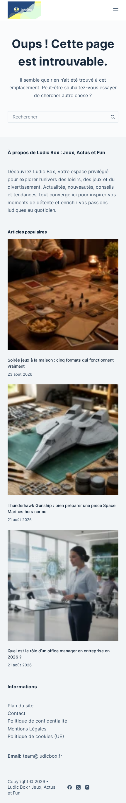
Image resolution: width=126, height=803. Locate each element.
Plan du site (20, 706)
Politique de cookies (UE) (36, 736)
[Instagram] (87, 787)
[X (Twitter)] (78, 787)
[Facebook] (69, 787)
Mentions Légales (27, 729)
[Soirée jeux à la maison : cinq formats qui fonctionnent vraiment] (63, 294)
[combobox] (57, 117)
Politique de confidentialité (37, 721)
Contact (16, 713)
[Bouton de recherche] (112, 116)
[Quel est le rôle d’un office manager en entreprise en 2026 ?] (63, 585)
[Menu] (115, 10)
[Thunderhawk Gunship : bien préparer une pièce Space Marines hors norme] (63, 439)
